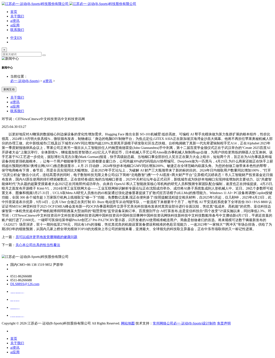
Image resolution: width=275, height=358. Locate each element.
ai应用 (15, 25)
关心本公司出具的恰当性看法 (37, 245)
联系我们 (17, 30)
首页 (13, 12)
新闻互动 (9, 89)
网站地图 (128, 323)
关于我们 (17, 16)
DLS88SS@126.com (24, 284)
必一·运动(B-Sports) (24, 81)
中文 (13, 38)
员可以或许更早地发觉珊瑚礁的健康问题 (46, 237)
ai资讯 (15, 21)
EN (19, 38)
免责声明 (224, 323)
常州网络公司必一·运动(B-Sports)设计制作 (184, 323)
